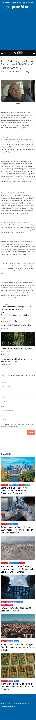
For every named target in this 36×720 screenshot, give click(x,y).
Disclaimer (4, 707)
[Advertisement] (18, 31)
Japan (3, 641)
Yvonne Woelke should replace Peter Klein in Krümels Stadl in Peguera (16, 360)
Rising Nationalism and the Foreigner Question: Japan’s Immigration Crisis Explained (17, 647)
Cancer (11, 484)
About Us (3, 703)
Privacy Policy (24, 703)
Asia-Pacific (4, 484)
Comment (4, 382)
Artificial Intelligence (12, 602)
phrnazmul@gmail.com (27, 72)
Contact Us (11, 707)
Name (3, 398)
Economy (10, 680)
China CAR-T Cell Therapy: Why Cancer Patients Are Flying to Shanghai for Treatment (14, 491)
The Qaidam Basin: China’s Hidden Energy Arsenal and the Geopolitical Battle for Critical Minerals (17, 569)
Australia (4, 680)
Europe (3, 602)
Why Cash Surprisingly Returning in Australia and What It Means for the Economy (17, 686)
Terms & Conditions (13, 703)
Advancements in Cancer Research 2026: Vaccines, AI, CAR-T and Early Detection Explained (17, 530)
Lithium (16, 563)
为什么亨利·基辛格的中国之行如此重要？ (17, 325)
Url (2, 415)
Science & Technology (7, 604)
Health (21, 484)
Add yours (32, 376)
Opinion (27, 484)
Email (2, 406)
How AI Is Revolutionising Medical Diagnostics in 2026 (16, 609)
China (16, 484)
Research (4, 524)
